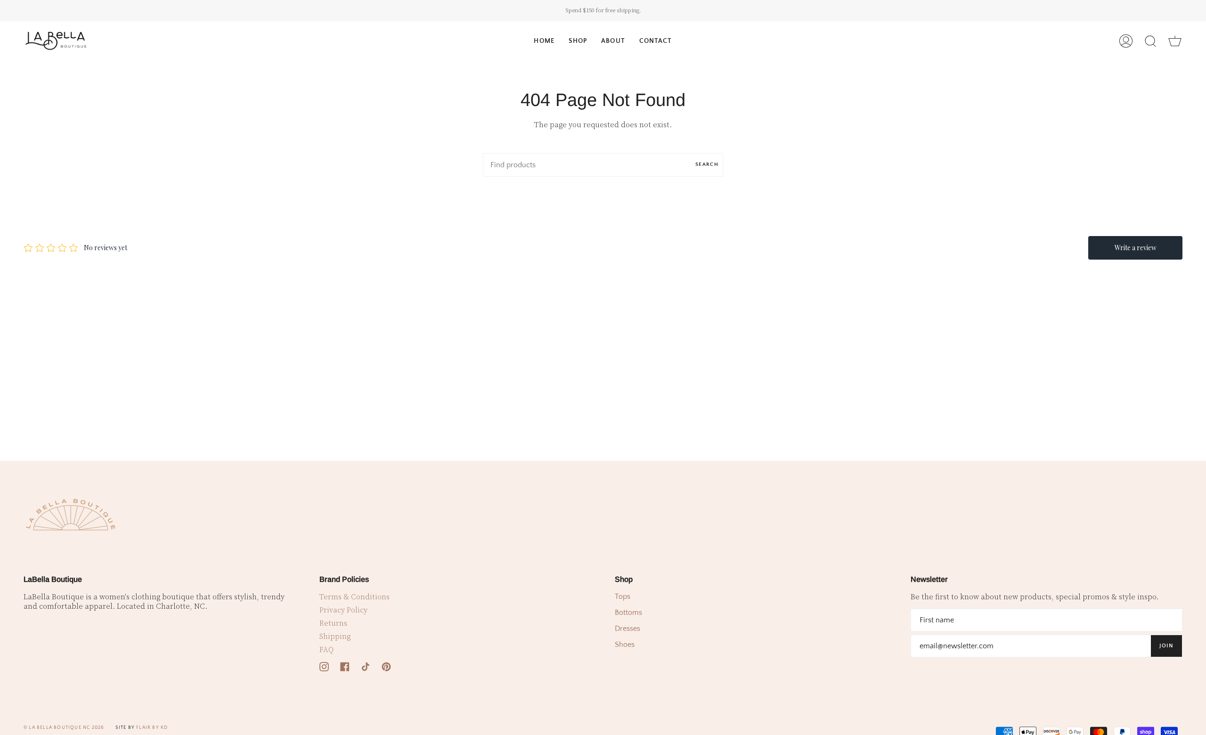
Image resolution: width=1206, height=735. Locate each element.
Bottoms (628, 612)
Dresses (627, 628)
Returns (333, 623)
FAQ (326, 649)
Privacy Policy (343, 610)
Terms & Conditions (354, 597)
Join (1166, 646)
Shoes (625, 644)
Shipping (334, 636)
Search (706, 164)
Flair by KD (152, 727)
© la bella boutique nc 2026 (64, 727)
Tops (622, 596)
